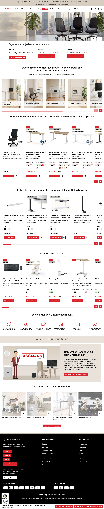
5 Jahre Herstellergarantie (49, 459)
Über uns (44, 444)
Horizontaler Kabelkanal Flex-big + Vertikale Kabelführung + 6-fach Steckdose (60, 217)
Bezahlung (45, 447)
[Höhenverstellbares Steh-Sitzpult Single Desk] (82, 267)
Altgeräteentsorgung (47, 456)
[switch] (5, 503)
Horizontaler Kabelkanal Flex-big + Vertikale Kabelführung (37, 217)
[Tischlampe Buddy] (59, 267)
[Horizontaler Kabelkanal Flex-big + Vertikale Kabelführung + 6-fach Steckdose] (60, 204)
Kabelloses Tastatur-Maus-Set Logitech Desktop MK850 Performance (13, 280)
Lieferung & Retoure (47, 453)
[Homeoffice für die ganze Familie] (14, 405)
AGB (80, 459)
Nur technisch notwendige (64, 506)
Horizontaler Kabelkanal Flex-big (14, 217)
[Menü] (8, 494)
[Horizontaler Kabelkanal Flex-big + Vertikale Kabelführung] (37, 204)
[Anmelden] (95, 9)
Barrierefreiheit (83, 444)
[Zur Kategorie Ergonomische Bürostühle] (33, 93)
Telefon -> (7, 451)
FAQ (43, 465)
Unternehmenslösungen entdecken (76, 374)
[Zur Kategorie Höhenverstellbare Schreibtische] (11, 93)
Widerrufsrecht (83, 462)
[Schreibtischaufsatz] (36, 267)
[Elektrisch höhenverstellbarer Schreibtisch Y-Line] (36, 137)
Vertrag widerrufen (10, 478)
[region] (26, 1)
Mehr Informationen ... (8, 507)
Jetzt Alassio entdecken (17, 57)
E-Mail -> (7, 455)
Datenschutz (82, 447)
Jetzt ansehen (8, 176)
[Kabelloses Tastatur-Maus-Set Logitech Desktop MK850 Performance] (13, 267)
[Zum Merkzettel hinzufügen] (16, 176)
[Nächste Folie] (99, 39)
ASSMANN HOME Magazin (52, 426)
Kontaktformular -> (10, 463)
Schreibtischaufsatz (33, 279)
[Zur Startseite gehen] (5, 9)
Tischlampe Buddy (55, 279)
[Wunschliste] (98, 9)
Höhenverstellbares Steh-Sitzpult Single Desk (81, 280)
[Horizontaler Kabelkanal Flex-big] (14, 204)
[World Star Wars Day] (90, 405)
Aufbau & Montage (47, 450)
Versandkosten (47, 498)
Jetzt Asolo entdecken (75, 56)
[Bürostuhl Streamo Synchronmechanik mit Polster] (13, 137)
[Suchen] (92, 9)
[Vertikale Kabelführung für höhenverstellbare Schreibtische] (84, 204)
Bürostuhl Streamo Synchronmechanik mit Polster (10, 153)
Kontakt (81, 453)
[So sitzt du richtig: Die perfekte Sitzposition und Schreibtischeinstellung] (65, 406)
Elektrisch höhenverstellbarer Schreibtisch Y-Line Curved (59, 153)
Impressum (82, 456)
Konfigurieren (79, 506)
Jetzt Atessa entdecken (46, 56)
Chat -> (6, 459)
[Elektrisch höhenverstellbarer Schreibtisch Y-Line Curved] (59, 137)
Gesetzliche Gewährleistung (49, 462)
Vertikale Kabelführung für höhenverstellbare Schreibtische (82, 217)
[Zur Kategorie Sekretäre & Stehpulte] (77, 93)
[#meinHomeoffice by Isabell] (39, 405)
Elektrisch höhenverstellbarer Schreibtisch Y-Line (36, 153)
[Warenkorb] (102, 9)
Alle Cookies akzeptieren (94, 506)
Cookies (81, 450)
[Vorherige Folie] (93, 39)
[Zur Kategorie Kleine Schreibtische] (55, 93)
